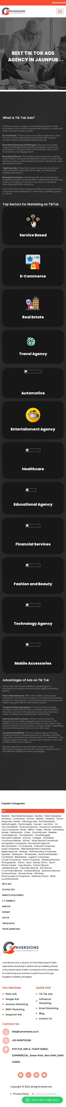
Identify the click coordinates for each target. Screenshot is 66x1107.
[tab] (33, 811)
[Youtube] (44, 1075)
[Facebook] (21, 1075)
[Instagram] (28, 1075)
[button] (42, 1100)
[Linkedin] (36, 1075)
